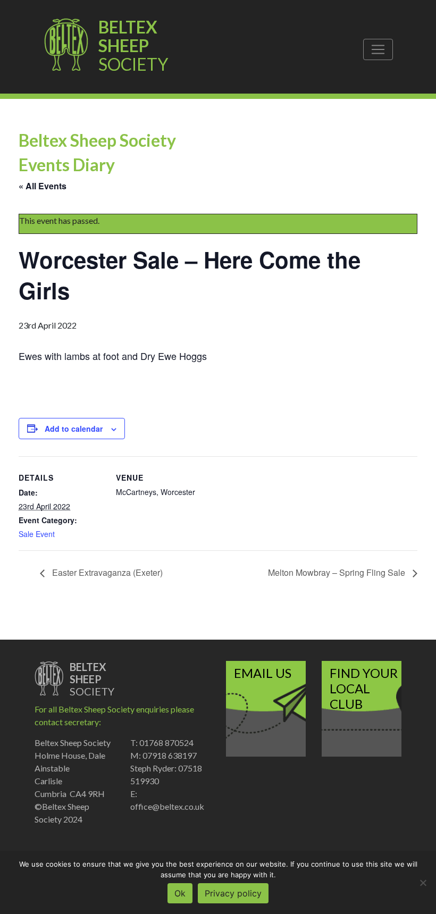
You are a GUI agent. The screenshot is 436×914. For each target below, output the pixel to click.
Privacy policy (233, 893)
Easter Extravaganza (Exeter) (106, 572)
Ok (180, 893)
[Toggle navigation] (378, 49)
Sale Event (37, 534)
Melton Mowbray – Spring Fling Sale (337, 572)
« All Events (42, 186)
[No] (422, 882)
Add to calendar (74, 428)
